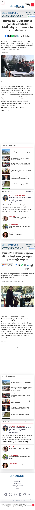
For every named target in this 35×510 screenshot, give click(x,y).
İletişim (17, 488)
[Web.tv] (29, 494)
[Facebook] (5, 494)
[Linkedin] (19, 494)
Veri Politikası (17, 483)
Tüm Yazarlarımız (29, 191)
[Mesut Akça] (5, 218)
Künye (17, 486)
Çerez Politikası (17, 481)
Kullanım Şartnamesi (17, 485)
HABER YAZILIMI (6, 499)
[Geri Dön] (2, 2)
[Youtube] (24, 494)
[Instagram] (15, 494)
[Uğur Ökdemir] (5, 227)
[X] (10, 494)
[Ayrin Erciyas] (5, 235)
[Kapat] (33, 505)
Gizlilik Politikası (17, 480)
